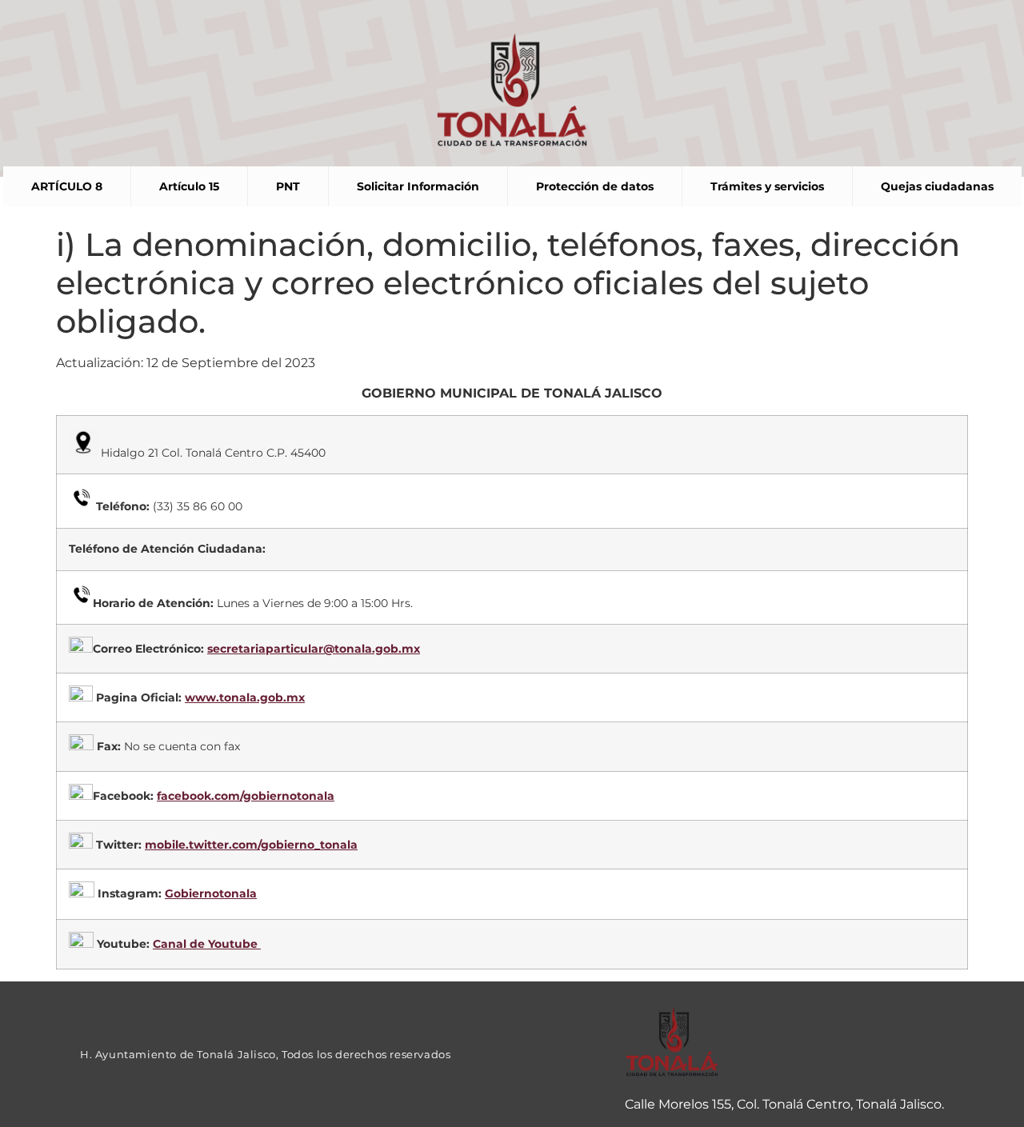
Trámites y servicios (767, 186)
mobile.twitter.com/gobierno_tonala (251, 844)
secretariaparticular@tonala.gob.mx (313, 648)
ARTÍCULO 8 (66, 186)
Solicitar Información (418, 186)
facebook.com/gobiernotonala (245, 796)
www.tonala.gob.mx (245, 697)
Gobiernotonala (211, 893)
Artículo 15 (189, 186)
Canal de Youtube (207, 944)
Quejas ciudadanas (937, 186)
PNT (288, 186)
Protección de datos (595, 186)
